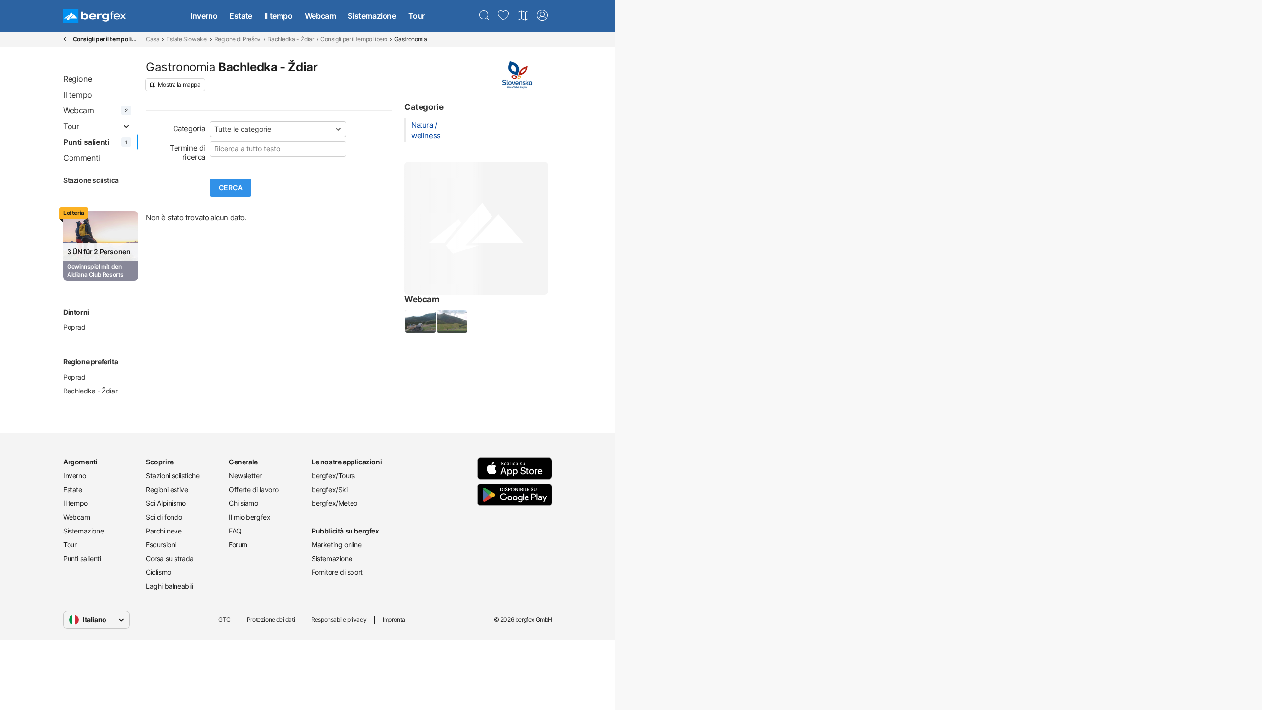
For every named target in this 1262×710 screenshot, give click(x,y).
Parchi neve (164, 531)
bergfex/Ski (330, 489)
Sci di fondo (164, 517)
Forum (238, 544)
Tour (416, 16)
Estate (240, 16)
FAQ (235, 531)
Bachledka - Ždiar (290, 39)
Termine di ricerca (187, 152)
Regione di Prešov (237, 39)
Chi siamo (243, 503)
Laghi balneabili (169, 586)
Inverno (203, 16)
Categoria (189, 128)
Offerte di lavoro (253, 489)
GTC (224, 619)
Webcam (320, 16)
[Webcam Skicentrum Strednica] (451, 321)
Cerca (231, 188)
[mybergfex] (542, 16)
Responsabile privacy (338, 619)
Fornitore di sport (337, 572)
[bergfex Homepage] (94, 16)
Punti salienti (82, 558)
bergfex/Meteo (334, 503)
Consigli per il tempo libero (353, 39)
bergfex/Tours (333, 475)
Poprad (74, 327)
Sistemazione (372, 16)
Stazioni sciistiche (172, 475)
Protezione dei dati (271, 619)
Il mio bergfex (249, 517)
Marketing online (337, 544)
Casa (152, 39)
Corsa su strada (170, 558)
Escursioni (161, 544)
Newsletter (245, 475)
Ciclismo (158, 572)
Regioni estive (167, 489)
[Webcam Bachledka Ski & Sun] (420, 321)
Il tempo (278, 16)
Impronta (394, 619)
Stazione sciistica (91, 180)
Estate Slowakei (187, 39)
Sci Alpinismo (166, 503)
